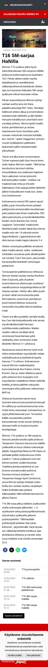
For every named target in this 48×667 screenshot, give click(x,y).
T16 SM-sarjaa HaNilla (29, 597)
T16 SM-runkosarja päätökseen (32, 588)
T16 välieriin (28, 578)
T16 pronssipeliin (31, 569)
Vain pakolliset (33, 655)
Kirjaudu (10, 22)
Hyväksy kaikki (15, 655)
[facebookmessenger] (24, 550)
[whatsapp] (18, 550)
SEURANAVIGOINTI (28, 4)
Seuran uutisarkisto (14, 615)
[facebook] (5, 550)
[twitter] (11, 550)
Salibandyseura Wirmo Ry (25, 14)
